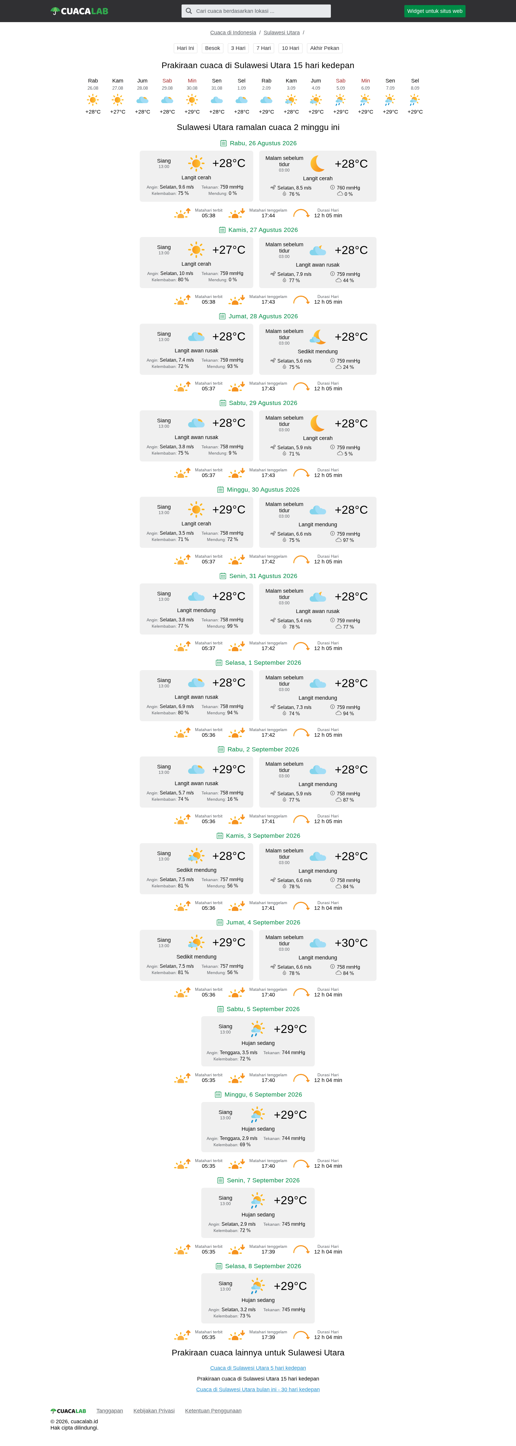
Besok (212, 48)
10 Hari (290, 48)
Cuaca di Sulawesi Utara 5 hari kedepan (258, 1368)
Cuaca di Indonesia (233, 33)
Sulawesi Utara (282, 33)
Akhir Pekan (324, 48)
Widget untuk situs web (435, 11)
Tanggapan (109, 1411)
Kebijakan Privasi (154, 1411)
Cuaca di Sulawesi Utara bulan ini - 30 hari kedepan (258, 1389)
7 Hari (264, 48)
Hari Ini (185, 48)
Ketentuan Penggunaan (213, 1411)
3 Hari (238, 48)
